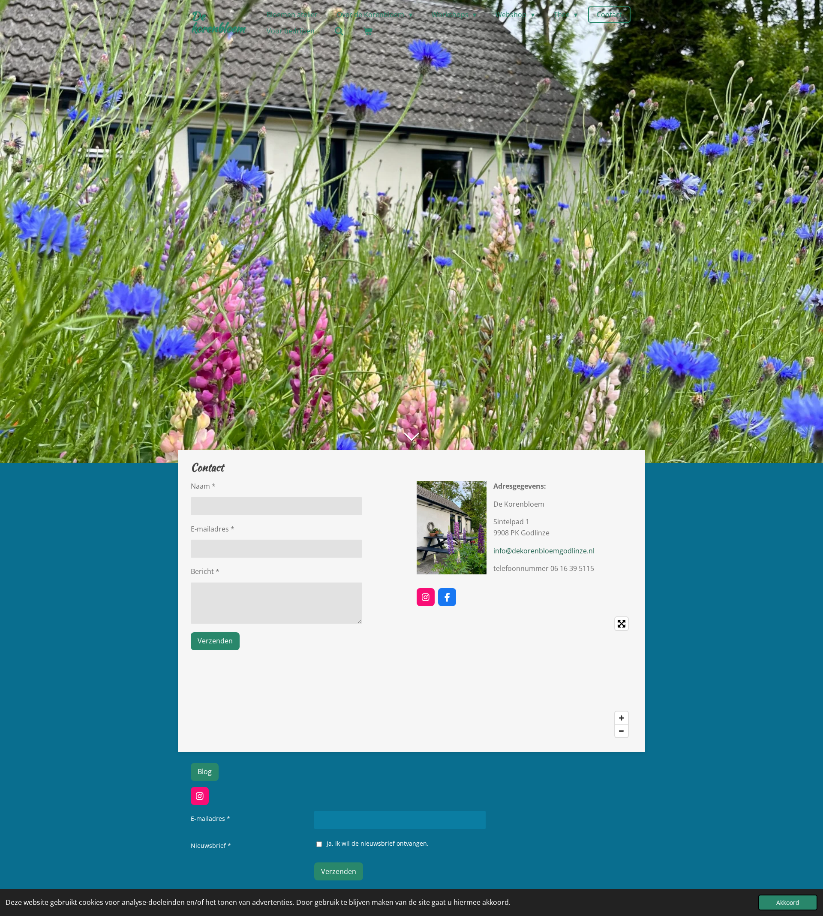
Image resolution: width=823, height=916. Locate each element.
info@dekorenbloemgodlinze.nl (544, 551)
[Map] (524, 677)
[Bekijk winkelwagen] (367, 31)
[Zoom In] (621, 718)
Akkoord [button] (787, 902)
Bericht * (205, 571)
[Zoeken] (338, 31)
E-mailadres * (212, 529)
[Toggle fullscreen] (621, 623)
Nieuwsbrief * (211, 845)
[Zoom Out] (621, 730)
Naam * (203, 486)
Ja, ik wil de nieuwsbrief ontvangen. (377, 843)
